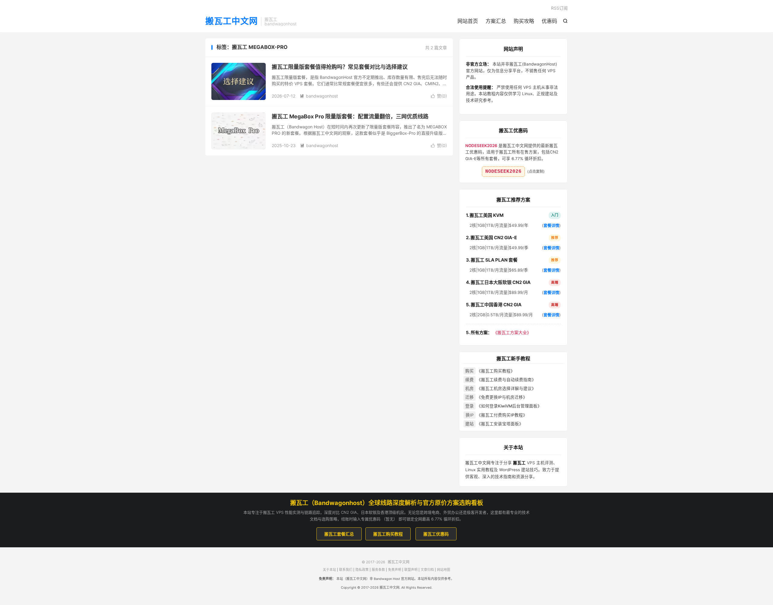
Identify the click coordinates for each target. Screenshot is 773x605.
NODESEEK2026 (503, 171)
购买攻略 (524, 21)
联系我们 (345, 570)
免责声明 (394, 570)
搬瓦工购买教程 (388, 533)
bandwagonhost (319, 95)
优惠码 (549, 21)
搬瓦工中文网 (231, 21)
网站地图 (443, 570)
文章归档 (427, 570)
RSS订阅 (559, 8)
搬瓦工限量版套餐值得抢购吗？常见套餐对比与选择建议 (340, 67)
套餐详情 (551, 225)
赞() (439, 95)
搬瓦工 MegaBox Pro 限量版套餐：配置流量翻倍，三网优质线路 (350, 116)
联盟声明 (411, 570)
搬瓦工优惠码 (436, 533)
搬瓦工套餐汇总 (339, 533)
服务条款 (378, 570)
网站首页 (467, 21)
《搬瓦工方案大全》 (498, 332)
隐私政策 (362, 570)
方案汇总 (496, 21)
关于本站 (329, 570)
